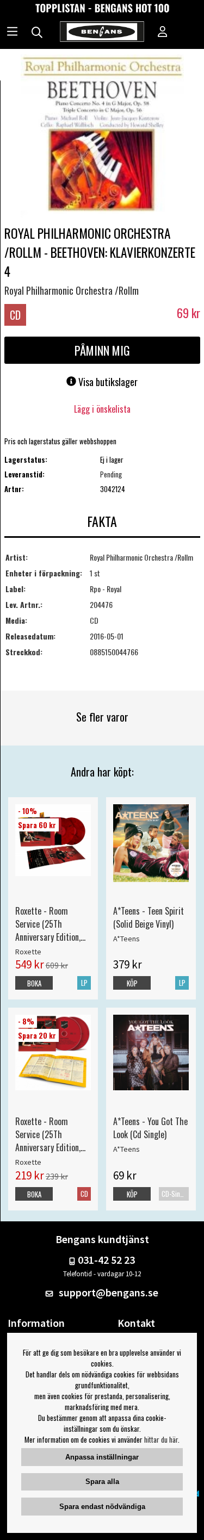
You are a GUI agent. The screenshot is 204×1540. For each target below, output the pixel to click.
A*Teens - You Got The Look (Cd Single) (150, 1128)
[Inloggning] (163, 32)
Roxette (28, 952)
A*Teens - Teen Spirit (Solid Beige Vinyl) (148, 917)
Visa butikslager (107, 382)
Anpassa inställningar (102, 1457)
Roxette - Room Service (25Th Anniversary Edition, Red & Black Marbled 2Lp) (50, 923)
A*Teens (126, 938)
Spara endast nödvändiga (102, 1506)
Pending (111, 474)
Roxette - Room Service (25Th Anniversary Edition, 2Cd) (48, 1134)
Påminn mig (102, 350)
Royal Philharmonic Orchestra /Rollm (71, 290)
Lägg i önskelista (102, 408)
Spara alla (102, 1481)
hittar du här (161, 1439)
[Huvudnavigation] (12, 33)
